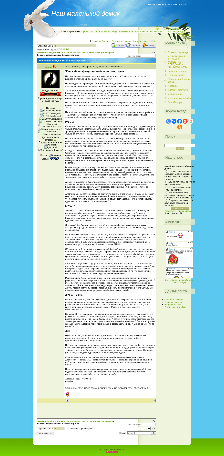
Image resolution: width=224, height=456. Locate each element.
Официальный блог (174, 299)
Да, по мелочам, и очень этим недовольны (178, 188)
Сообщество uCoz (173, 302)
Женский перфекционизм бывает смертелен (58, 55)
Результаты (170, 211)
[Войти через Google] (190, 121)
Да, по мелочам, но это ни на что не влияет (179, 183)
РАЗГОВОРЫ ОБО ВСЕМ (73, 53)
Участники (117, 41)
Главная (93, 31)
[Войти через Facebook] (179, 121)
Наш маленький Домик (48, 53)
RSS (86, 31)
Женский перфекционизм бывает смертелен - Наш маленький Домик (131, 31)
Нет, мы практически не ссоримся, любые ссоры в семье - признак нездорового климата (178, 175)
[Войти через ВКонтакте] (174, 121)
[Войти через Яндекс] (185, 121)
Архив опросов (185, 211)
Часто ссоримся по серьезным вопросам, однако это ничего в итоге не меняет (179, 195)
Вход (180, 31)
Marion (48, 67)
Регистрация (171, 31)
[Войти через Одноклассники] (179, 127)
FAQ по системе (172, 304)
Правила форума (132, 41)
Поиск (146, 41)
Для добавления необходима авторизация (179, 281)
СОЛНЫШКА (63, 49)
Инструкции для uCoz (175, 307)
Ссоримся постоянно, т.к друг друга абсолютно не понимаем (178, 203)
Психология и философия (100, 53)
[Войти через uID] (168, 121)
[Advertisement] (96, 410)
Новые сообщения (101, 41)
